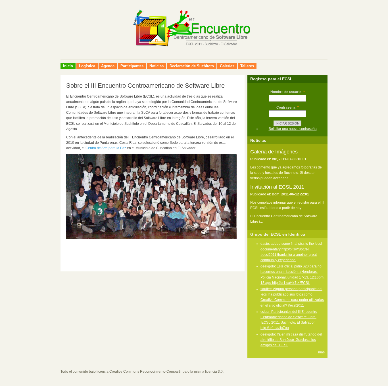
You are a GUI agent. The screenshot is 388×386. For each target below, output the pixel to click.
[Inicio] (194, 53)
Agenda (107, 66)
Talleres (247, 66)
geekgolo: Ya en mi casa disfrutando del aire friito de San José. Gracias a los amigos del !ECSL (291, 339)
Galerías (227, 66)
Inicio (68, 66)
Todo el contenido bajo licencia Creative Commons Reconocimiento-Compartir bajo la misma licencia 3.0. (142, 372)
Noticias (156, 66)
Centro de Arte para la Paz (105, 148)
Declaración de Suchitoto (192, 66)
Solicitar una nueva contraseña (293, 129)
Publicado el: (261, 159)
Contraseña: (287, 107)
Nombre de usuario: (287, 92)
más (321, 352)
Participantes (131, 66)
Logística (87, 66)
